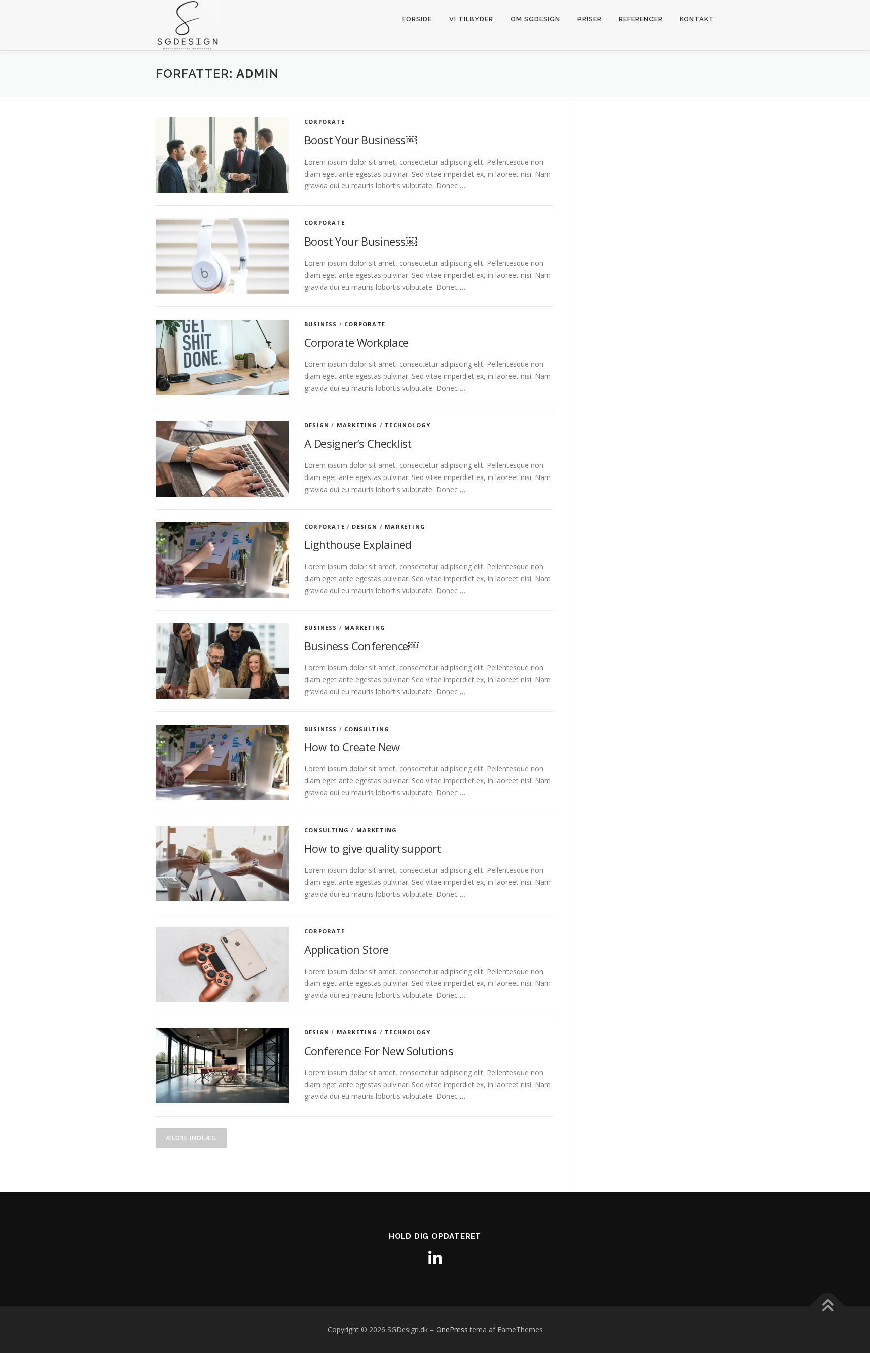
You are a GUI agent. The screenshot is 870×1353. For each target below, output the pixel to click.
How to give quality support (372, 848)
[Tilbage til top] (827, 1306)
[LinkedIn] (435, 1258)
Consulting (366, 729)
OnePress (452, 1329)
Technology (407, 425)
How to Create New (352, 746)
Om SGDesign (535, 19)
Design (316, 425)
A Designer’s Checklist (358, 443)
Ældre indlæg (191, 1138)
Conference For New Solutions (378, 1050)
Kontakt (697, 19)
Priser (589, 19)
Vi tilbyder (471, 19)
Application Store (346, 949)
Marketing (357, 425)
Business (320, 324)
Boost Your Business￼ (360, 139)
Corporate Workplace (356, 342)
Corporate (324, 121)
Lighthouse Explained (357, 544)
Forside (417, 19)
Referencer (641, 19)
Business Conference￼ (361, 645)
